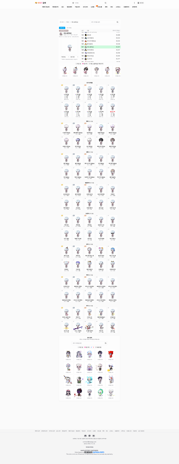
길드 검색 (58, 431)
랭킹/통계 (69, 7)
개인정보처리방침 (89, 447)
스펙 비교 (123, 431)
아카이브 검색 (52, 431)
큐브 (111, 7)
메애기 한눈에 (45, 7)
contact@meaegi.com (89, 442)
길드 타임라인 (141, 431)
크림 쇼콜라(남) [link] (74, 22)
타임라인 (135, 431)
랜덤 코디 (65, 76)
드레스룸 (99, 7)
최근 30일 (69, 28)
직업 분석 (77, 7)
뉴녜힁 (92, 7)
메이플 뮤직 (55, 7)
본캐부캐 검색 (44, 431)
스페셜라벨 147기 (64, 30)
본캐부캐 (134, 7)
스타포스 (118, 7)
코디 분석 (85, 7)
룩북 (106, 7)
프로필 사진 (129, 431)
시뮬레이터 (126, 7)
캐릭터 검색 (37, 431)
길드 (63, 7)
